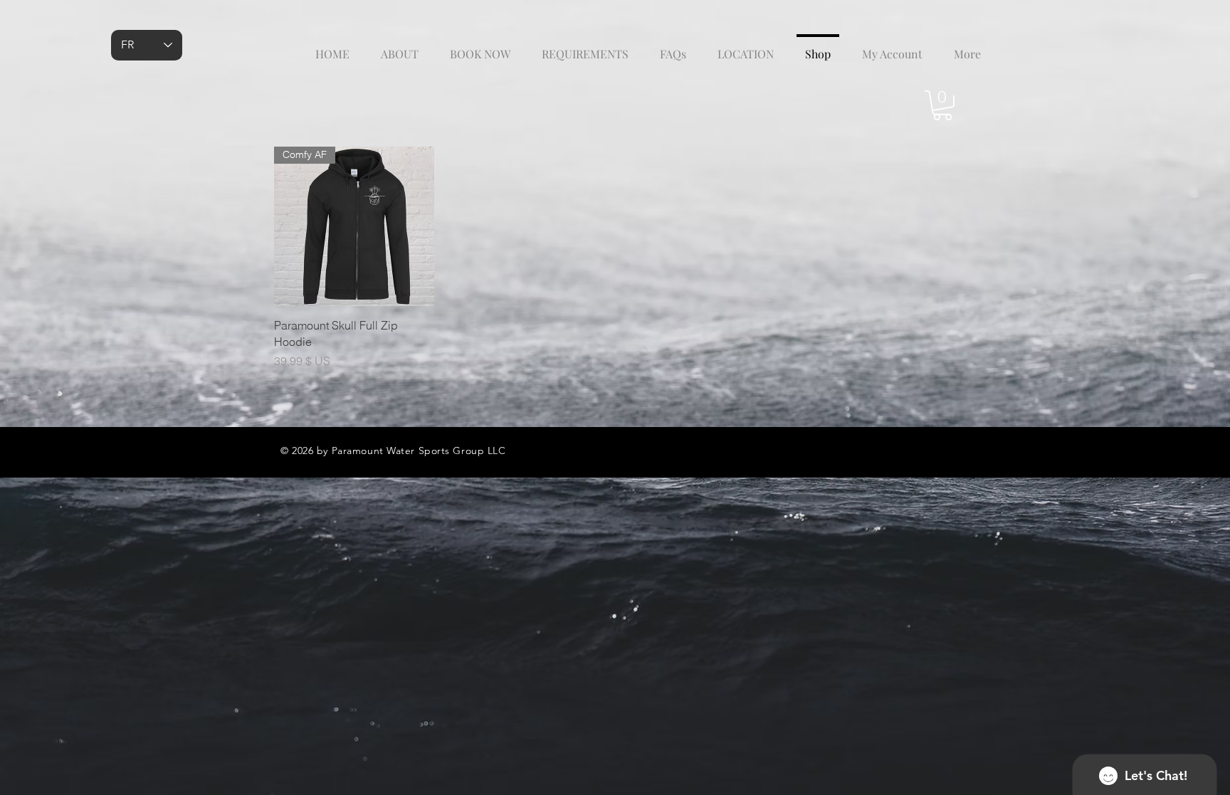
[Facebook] (938, 449)
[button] (942, 105)
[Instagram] (909, 449)
